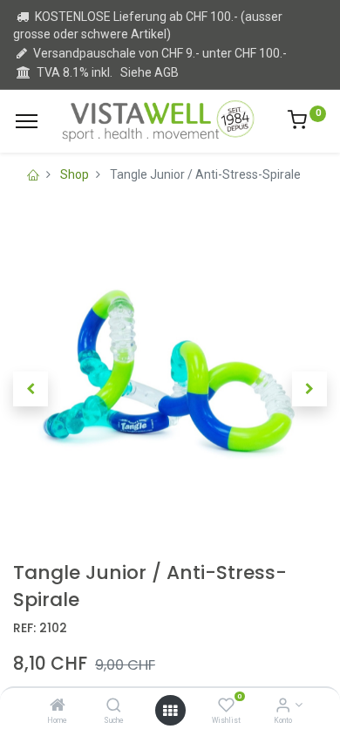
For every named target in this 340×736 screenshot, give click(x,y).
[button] (30, 388)
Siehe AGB (149, 72)
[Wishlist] (226, 706)
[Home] (57, 706)
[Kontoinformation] (283, 706)
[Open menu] (170, 710)
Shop (74, 174)
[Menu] (26, 121)
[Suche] (113, 706)
